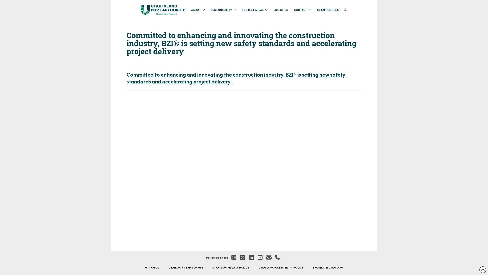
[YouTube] (260, 257)
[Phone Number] (277, 257)
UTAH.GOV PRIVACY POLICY (230, 267)
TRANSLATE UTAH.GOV (328, 267)
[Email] (268, 257)
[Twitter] (242, 257)
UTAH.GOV (152, 267)
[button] (345, 10)
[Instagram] (233, 257)
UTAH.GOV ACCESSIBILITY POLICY (280, 267)
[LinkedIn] (251, 257)
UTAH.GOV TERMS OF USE (186, 267)
